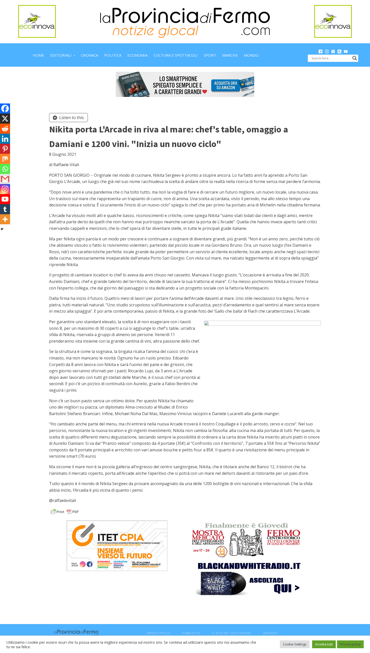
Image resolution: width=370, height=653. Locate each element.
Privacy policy (350, 644)
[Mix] (5, 159)
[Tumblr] (5, 209)
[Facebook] (5, 108)
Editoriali (60, 55)
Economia (137, 55)
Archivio (270, 633)
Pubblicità (191, 633)
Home (38, 55)
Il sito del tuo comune (231, 633)
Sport (210, 55)
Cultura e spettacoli (176, 55)
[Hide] (2, 229)
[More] (5, 219)
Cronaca (89, 55)
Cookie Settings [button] (295, 644)
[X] (5, 119)
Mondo (251, 55)
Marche (230, 55)
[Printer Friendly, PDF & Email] (64, 511)
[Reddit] (5, 129)
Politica (112, 55)
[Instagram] (5, 189)
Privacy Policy (158, 633)
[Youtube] (5, 199)
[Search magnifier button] (354, 58)
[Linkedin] (5, 139)
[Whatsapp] (5, 169)
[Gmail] (5, 179)
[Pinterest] (5, 149)
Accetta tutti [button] (324, 644)
